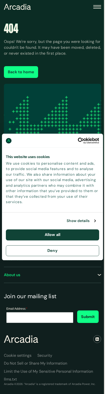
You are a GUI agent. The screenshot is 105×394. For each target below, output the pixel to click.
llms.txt (10, 379)
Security (44, 355)
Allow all (52, 234)
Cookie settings (18, 355)
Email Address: (16, 308)
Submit (88, 316)
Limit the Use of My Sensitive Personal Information (48, 371)
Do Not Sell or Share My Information (35, 363)
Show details (78, 221)
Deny (52, 250)
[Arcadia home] (21, 339)
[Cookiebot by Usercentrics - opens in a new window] (77, 140)
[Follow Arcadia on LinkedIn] (97, 339)
